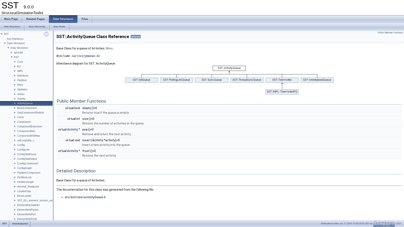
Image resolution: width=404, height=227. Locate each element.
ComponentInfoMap (28, 135)
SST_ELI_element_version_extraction (39, 200)
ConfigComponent (27, 163)
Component (24, 121)
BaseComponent (27, 108)
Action (20, 94)
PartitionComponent (28, 172)
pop (85, 129)
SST (6, 34)
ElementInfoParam (28, 209)
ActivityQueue (25, 103)
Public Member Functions (390, 32)
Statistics (22, 89)
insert (86, 140)
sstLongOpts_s (25, 140)
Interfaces (22, 75)
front (86, 151)
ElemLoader (24, 195)
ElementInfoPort (26, 214)
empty (86, 108)
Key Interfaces (15, 38)
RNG (20, 84)
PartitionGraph (25, 182)
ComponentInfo (26, 131)
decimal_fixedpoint (28, 186)
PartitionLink (24, 177)
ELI (19, 66)
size (85, 118)
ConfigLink (23, 149)
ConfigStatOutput (27, 158)
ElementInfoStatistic (28, 205)
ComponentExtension (29, 126)
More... (110, 48)
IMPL (20, 71)
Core (20, 61)
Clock (20, 117)
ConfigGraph (24, 168)
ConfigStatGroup (26, 154)
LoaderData (24, 191)
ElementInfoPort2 (27, 219)
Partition (22, 80)
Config (21, 145)
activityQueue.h (85, 56)
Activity (21, 98)
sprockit (18, 52)
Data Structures (16, 43)
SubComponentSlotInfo (30, 112)
